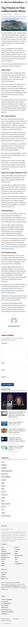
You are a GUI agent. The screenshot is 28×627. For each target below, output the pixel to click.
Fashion (3, 480)
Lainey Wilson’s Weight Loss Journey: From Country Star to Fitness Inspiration (17, 430)
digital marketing (6, 471)
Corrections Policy (6, 609)
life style (4, 495)
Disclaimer (4, 613)
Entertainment (5, 477)
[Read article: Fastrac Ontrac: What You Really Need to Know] (4, 423)
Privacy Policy (5, 601)
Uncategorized (6, 515)
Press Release (5, 503)
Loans (3, 497)
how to (3, 491)
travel (3, 512)
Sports (3, 506)
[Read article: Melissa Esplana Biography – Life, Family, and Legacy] (14, 401)
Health (3, 486)
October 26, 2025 (13, 451)
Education (4, 474)
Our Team (4, 572)
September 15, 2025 (14, 443)
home (2, 488)
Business (4, 465)
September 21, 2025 (14, 434)
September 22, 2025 (8, 408)
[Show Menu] (2, 2)
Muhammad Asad (7, 14)
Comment (4, 343)
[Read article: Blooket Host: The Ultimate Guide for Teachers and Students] (4, 447)
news (3, 500)
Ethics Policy (4, 605)
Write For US (4, 578)
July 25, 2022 (17, 14)
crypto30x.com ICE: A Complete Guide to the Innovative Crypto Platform (17, 439)
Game (2, 483)
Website (3, 377)
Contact (3, 574)
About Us (3, 576)
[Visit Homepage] (14, 2)
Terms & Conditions (6, 599)
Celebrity (4, 468)
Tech (2, 509)
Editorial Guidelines (6, 620)
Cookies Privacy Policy (7, 611)
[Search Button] (26, 2)
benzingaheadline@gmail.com (13, 586)
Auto (2, 462)
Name (3, 363)
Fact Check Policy (6, 603)
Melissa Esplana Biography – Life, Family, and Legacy (13, 405)
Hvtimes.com (8, 623)
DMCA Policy (4, 607)
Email (3, 370)
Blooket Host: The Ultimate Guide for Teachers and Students (16, 448)
